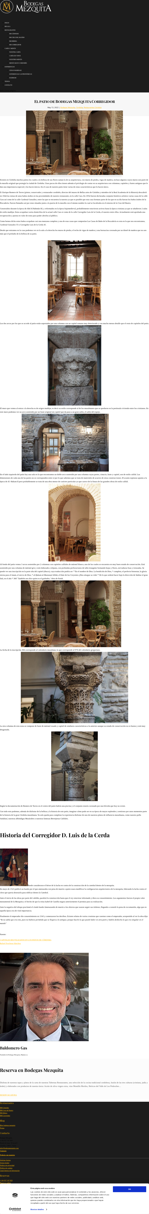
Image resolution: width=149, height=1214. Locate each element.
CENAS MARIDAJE (15, 70)
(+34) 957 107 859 (6, 1180)
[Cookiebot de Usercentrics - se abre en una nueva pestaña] (15, 1209)
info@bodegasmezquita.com (9, 1148)
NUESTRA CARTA (15, 52)
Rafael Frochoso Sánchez (10, 943)
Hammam (12, 78)
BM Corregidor (5, 1116)
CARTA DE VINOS (15, 56)
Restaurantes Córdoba (93, 107)
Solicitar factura (5, 1160)
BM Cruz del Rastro (6, 1110)
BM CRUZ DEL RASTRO (17, 37)
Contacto (8, 85)
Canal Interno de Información (10, 1171)
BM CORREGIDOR (15, 45)
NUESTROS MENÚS (15, 59)
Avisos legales (4, 1163)
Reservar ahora (8, 1095)
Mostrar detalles (37, 1209)
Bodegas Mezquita (67, 107)
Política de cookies (6, 1168)
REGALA (7, 26)
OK (129, 1189)
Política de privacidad (7, 1165)
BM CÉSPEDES (14, 34)
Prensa (2, 1128)
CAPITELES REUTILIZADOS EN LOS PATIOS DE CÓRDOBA (25, 940)
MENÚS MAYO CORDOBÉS (18, 63)
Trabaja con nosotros (7, 1155)
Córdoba (79, 107)
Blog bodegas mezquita (7, 1125)
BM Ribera (3, 1113)
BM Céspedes (4, 1108)
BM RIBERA (13, 41)
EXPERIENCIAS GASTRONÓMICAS (20, 74)
